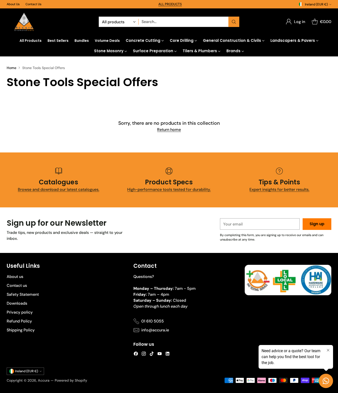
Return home (169, 129)
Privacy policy (20, 312)
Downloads (17, 303)
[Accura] (24, 21)
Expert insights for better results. (279, 189)
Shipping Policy (21, 330)
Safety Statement (23, 294)
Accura (43, 380)
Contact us (17, 285)
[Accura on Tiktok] (152, 354)
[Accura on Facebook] (136, 354)
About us (15, 276)
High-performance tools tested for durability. (169, 189)
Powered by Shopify (71, 380)
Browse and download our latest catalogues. (58, 189)
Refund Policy (19, 321)
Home (11, 68)
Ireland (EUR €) (316, 4)
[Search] (233, 22)
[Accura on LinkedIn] (167, 354)
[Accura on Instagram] (144, 354)
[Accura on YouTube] (160, 354)
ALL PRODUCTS (170, 4)
